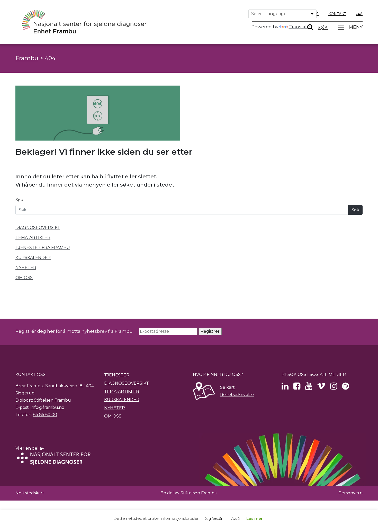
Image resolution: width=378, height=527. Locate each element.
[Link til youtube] (308, 387)
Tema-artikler (121, 391)
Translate (299, 26)
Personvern (350, 493)
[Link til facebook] (296, 387)
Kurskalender (121, 399)
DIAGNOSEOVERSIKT (37, 227)
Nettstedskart (29, 493)
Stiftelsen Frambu (199, 493)
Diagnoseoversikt (126, 383)
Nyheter (114, 407)
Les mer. (254, 518)
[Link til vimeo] (321, 387)
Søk (19, 199)
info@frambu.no (47, 407)
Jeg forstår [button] (213, 518)
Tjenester (116, 375)
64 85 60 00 (45, 414)
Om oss (112, 416)
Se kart (227, 387)
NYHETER (25, 267)
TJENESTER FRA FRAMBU (42, 247)
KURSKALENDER (33, 257)
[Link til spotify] (345, 387)
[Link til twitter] (285, 387)
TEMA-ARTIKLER (32, 237)
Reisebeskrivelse (237, 394)
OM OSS (24, 277)
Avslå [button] (235, 518)
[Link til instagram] (333, 387)
